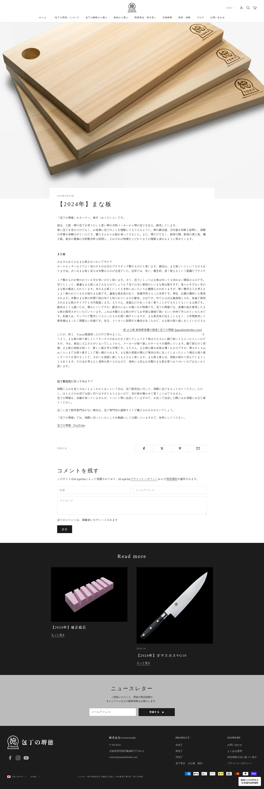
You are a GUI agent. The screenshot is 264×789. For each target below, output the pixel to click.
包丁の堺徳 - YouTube (71, 425)
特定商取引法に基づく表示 (242, 757)
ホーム (42, 17)
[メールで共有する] (198, 448)
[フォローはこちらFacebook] (10, 758)
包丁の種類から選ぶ (97, 17)
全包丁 (179, 745)
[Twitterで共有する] (162, 448)
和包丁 (179, 751)
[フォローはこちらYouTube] (26, 758)
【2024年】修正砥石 (68, 627)
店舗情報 (167, 17)
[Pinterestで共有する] (180, 448)
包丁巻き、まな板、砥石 (189, 763)
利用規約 (171, 479)
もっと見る (58, 635)
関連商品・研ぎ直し (145, 17)
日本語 (229, 8)
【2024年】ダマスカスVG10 (162, 655)
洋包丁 (179, 757)
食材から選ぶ (121, 17)
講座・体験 (184, 17)
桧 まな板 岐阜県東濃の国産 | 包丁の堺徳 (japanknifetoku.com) (162, 330)
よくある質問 (234, 751)
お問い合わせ (217, 17)
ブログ (200, 17)
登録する (154, 712)
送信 (65, 529)
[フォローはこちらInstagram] (18, 758)
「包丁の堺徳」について (66, 17)
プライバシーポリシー (144, 479)
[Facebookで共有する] (144, 448)
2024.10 (141, 648)
